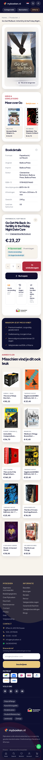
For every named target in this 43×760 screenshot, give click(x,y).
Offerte (35, 10)
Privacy (6, 612)
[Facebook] (5, 691)
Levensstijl (8, 719)
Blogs (25, 613)
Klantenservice (8, 604)
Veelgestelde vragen (31, 602)
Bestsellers (23, 10)
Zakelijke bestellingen (31, 609)
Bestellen (26, 588)
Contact (6, 608)
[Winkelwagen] (33, 3)
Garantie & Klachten (31, 606)
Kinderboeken (9, 710)
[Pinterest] (16, 691)
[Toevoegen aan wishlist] (35, 220)
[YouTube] (22, 691)
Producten (13, 17)
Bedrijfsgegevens (10, 594)
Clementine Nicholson (20, 234)
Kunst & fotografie (10, 706)
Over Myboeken (9, 597)
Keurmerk (7, 601)
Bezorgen (27, 591)
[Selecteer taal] (28, 3)
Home (4, 17)
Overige (18, 719)
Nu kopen (23, 276)
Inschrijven (21, 664)
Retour (25, 598)
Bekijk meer (31, 103)
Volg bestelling (8, 619)
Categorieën (9, 10)
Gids (5, 615)
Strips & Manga (9, 701)
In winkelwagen (32, 266)
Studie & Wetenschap (12, 714)
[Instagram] (11, 691)
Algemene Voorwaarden (18, 750)
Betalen (26, 595)
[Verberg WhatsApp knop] (34, 746)
